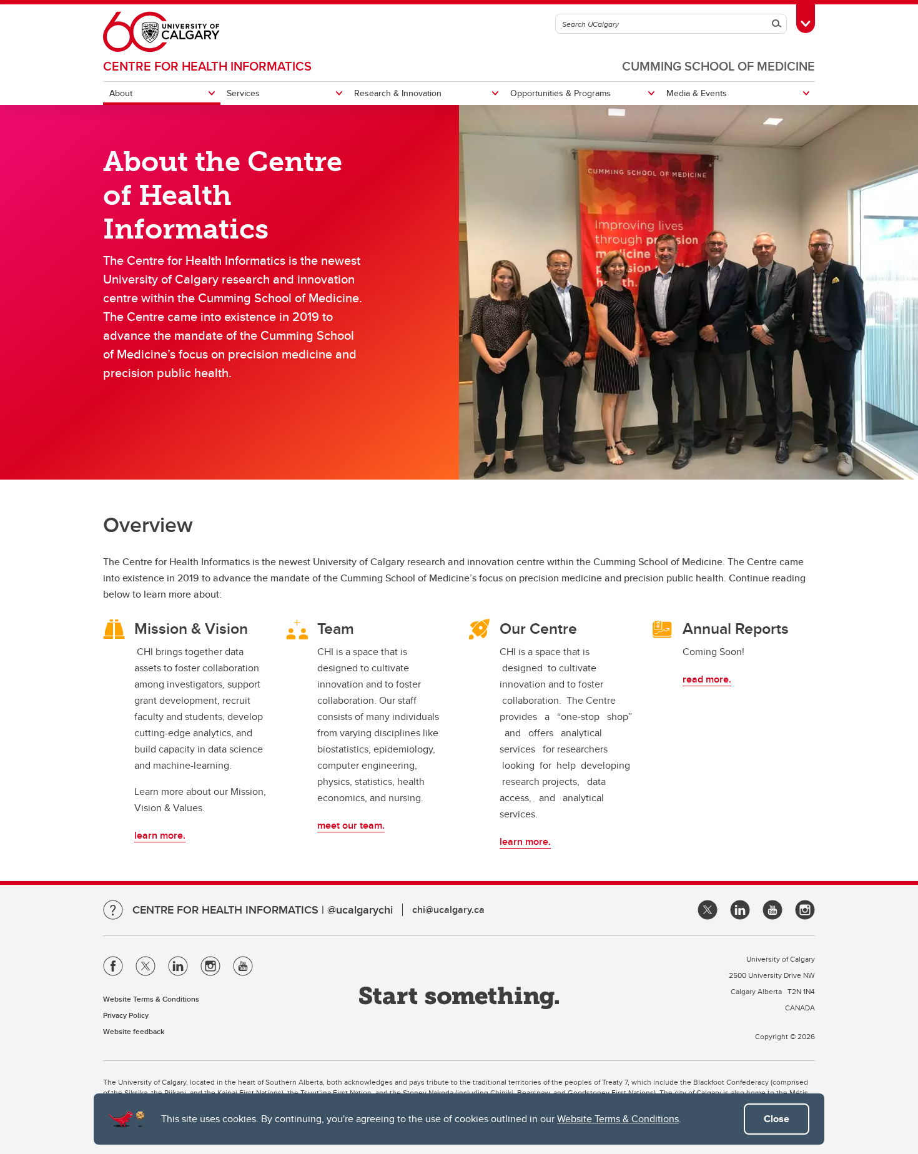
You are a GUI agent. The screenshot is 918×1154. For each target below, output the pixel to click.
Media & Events (696, 93)
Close (776, 1119)
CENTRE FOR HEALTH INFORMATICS (207, 66)
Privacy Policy (126, 1015)
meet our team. (351, 825)
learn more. (159, 835)
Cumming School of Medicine (718, 66)
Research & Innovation (398, 93)
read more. (707, 679)
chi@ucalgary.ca (448, 909)
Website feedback (133, 1031)
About (120, 93)
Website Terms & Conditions (618, 1119)
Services (243, 93)
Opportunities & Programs (560, 93)
